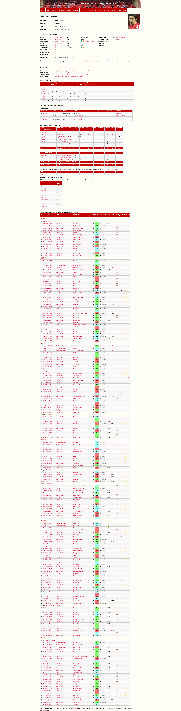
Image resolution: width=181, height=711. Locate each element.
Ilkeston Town (76, 642)
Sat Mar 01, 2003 (47, 306)
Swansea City (76, 544)
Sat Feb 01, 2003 (47, 299)
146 (56, 41)
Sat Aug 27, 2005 (47, 534)
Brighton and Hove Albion (80, 313)
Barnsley (75, 594)
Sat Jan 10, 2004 (47, 412)
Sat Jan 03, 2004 (47, 410)
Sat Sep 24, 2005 (47, 544)
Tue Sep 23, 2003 (47, 375)
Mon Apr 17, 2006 (47, 628)
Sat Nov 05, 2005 (47, 562)
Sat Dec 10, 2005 (47, 578)
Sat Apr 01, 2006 (47, 621)
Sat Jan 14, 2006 (47, 587)
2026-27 (54, 10)
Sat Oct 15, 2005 (47, 553)
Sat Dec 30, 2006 (47, 697)
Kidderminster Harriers (79, 270)
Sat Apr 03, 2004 (47, 435)
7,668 (66, 708)
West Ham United (77, 292)
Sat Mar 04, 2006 (47, 612)
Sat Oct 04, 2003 (47, 382)
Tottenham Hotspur (78, 490)
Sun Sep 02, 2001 (47, 223)
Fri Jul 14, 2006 (47, 642)
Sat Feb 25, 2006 (47, 610)
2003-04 (43, 96)
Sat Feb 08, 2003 (47, 302)
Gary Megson (92, 61)
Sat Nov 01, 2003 (47, 389)
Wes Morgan (44, 186)
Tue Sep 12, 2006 (47, 668)
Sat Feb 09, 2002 (47, 246)
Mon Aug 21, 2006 (48, 658)
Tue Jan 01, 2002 (47, 235)
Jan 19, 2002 (60, 134)
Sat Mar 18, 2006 (47, 617)
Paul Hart (57, 61)
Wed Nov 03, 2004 (47, 451)
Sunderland (76, 355)
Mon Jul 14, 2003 (47, 346)
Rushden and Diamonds (79, 352)
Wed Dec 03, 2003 (47, 398)
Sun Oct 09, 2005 (47, 550)
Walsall (75, 276)
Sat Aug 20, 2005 (47, 530)
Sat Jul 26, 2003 (47, 350)
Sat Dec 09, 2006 (47, 688)
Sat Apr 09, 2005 (47, 515)
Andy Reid (43, 188)
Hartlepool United (77, 553)
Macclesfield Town (78, 532)
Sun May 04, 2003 (47, 336)
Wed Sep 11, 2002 (47, 270)
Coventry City (76, 295)
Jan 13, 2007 (58, 39)
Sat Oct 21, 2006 (47, 686)
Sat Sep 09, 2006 (47, 665)
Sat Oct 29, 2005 (47, 559)
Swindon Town (77, 610)
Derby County (76, 315)
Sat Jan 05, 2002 (47, 237)
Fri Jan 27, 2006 (47, 594)
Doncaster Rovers (77, 580)
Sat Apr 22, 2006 (47, 630)
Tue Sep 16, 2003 (47, 371)
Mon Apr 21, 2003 (47, 331)
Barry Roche (44, 193)
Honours (106, 10)
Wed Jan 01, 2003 (47, 290)
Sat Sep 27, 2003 (47, 378)
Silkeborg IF (76, 523)
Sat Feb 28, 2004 (47, 419)
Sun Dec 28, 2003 (47, 407)
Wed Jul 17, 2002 (47, 260)
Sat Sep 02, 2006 (47, 663)
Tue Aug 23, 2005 (47, 532)
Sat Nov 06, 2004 (47, 454)
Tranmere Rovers (80, 115)
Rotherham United (77, 255)
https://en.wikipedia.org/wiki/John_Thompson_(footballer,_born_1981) (73, 71)
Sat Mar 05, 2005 (47, 499)
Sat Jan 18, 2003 (47, 295)
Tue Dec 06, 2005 (47, 576)
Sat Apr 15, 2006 (47, 626)
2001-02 (43, 91)
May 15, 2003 (67, 139)
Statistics (113, 10)
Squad (48, 10)
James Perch (44, 197)
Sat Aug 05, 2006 (47, 649)
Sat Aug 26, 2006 (47, 661)
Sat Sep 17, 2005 (47, 539)
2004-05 (43, 98)
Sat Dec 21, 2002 (47, 283)
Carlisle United (77, 670)
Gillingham (76, 308)
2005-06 (43, 100)
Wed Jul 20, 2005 (47, 527)
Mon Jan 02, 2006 (47, 585)
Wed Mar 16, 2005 (47, 506)
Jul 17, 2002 (60, 160)
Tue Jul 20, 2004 (47, 447)
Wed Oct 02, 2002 (47, 276)
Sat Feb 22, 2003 (47, 304)
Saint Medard (76, 260)
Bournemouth (76, 564)
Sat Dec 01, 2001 (47, 232)
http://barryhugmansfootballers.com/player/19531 (67, 73)
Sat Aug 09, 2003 (47, 355)
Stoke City (76, 304)
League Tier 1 (44, 132)
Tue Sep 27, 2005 (47, 546)
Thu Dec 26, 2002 (47, 286)
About (124, 10)
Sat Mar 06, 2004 (47, 423)
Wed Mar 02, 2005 (47, 497)
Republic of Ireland (89, 41)
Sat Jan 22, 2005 (47, 486)
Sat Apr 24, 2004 (47, 437)
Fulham (75, 456)
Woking (75, 555)
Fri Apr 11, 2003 (47, 324)
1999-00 (43, 87)
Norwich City (76, 318)
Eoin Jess (43, 204)
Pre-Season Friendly (46, 160)
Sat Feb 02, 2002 (47, 244)
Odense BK (76, 525)
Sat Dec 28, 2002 (47, 288)
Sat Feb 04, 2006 (47, 598)
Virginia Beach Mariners (79, 447)
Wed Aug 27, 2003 (47, 364)
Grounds (91, 10)
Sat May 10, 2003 (47, 338)
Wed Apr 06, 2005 (47, 513)
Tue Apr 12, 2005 (47, 518)
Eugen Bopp (44, 195)
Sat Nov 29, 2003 (47, 396)
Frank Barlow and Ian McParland (107, 61)
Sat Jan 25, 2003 (47, 297)
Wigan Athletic (77, 394)
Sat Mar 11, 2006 (47, 614)
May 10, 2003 (60, 139)
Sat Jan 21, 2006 (47, 591)
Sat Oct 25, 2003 (47, 384)
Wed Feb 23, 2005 (47, 493)
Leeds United (76, 506)
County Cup (44, 155)
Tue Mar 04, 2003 (47, 308)
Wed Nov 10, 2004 (47, 456)
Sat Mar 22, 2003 (47, 318)
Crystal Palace (76, 302)
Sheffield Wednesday (78, 286)
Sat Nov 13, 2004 (47, 458)
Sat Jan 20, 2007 (47, 704)
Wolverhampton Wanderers (80, 324)
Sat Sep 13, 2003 (47, 369)
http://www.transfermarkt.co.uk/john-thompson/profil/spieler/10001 (72, 75)
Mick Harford (82, 61)
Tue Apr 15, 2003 (47, 327)
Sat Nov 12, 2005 (47, 564)
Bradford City (76, 253)
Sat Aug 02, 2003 (47, 352)
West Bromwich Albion (79, 396)
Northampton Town (78, 654)
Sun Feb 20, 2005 (47, 490)
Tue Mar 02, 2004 (47, 421)
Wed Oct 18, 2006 (47, 684)
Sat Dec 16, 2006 (47, 690)
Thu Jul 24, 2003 (47, 348)
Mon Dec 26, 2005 (47, 580)
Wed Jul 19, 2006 (47, 645)
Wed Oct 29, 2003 (47, 387)
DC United (76, 442)
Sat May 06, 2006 (47, 635)
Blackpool (75, 546)
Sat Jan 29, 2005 (47, 488)
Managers (75, 10)
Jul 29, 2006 (67, 160)
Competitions (98, 10)
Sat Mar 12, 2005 (47, 504)
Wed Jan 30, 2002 (47, 242)
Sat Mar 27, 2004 (47, 433)
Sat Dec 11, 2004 (47, 467)
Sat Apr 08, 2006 (47, 623)
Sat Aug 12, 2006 (47, 654)
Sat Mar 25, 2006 (47, 619)
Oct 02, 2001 (60, 157)
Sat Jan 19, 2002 (47, 239)
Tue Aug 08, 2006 (47, 652)
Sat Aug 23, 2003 (47, 362)
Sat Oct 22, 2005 (47, 557)
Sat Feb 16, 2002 (47, 248)
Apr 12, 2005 (67, 134)
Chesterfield (76, 582)
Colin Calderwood (123, 61)
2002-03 (43, 94)
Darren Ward (44, 206)
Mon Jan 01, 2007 (47, 700)
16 (55, 47)
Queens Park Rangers (78, 465)
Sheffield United (77, 237)
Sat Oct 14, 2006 (47, 681)
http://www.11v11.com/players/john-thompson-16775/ (68, 76)
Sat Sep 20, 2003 (47, 373)
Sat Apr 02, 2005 (47, 511)
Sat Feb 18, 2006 (47, 607)
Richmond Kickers (78, 445)
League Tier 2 (44, 134)
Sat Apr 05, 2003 (47, 320)
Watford (75, 232)
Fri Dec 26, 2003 (47, 405)
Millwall (75, 246)
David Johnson (44, 199)
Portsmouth (76, 242)
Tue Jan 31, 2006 (47, 596)
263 (61, 43)
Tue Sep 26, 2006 (47, 674)
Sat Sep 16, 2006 (47, 670)
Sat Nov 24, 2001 (47, 230)
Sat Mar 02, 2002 (47, 255)
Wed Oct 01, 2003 (47, 380)
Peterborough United (78, 488)
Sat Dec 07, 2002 (47, 279)
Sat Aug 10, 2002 (47, 267)
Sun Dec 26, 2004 (47, 474)
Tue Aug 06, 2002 (47, 265)
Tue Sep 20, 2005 (47, 541)
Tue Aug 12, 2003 (47, 357)
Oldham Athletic (78, 120)
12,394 (74, 708)
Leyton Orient (76, 690)
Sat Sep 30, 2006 (47, 677)
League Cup (44, 143)
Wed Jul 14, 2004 (47, 442)
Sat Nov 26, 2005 (47, 571)
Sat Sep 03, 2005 (47, 537)
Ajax (74, 348)
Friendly (43, 157)
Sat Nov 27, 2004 (47, 463)
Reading (75, 283)
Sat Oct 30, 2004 (47, 449)
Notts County (76, 223)
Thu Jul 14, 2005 (47, 523)
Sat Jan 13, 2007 (47, 702)
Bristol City (76, 541)
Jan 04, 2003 (60, 141)
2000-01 (43, 89)
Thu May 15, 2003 (47, 340)
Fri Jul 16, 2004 (47, 445)
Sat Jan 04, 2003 (47, 292)
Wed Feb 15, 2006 (47, 603)
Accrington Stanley (78, 658)
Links (119, 10)
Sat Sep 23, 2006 (47, 672)
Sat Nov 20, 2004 (47, 461)
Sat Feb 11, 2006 (47, 601)
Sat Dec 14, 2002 (47, 281)
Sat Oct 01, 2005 (47, 548)
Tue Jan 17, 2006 (47, 589)
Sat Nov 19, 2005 (47, 569)
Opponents (83, 10)
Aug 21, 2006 (67, 143)
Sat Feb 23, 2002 (47, 251)
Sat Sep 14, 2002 (47, 272)
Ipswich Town (76, 320)
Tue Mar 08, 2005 (47, 502)
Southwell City (77, 226)
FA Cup (43, 141)
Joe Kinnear (73, 61)
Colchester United (77, 585)
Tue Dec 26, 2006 (47, 695)
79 (118, 39)
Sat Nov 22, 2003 (47, 394)
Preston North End (78, 228)
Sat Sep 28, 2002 (47, 274)
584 (91, 708)
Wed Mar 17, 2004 (47, 428)
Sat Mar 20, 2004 (47, 430)
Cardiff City (76, 362)
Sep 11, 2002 (60, 143)
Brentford (75, 537)
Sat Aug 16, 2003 (47, 359)
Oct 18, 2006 (67, 146)
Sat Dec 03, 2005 (47, 573)
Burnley (75, 248)
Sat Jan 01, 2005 (47, 479)
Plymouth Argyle (77, 263)
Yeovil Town (76, 557)
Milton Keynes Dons (78, 596)
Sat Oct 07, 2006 (47, 679)
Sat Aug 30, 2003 (47, 366)
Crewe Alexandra (77, 230)
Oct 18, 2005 (60, 146)
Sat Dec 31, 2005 (47, 582)
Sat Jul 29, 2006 (47, 647)
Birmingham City (77, 235)
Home (42, 10)
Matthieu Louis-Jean (46, 202)
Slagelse (75, 527)
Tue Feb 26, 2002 (47, 253)
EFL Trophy (44, 146)
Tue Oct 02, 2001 (47, 226)
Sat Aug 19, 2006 (47, 656)
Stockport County (77, 244)
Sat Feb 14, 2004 (47, 417)
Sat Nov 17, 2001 (47, 228)
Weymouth (76, 562)
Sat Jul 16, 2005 (47, 525)
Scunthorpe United (78, 350)
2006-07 (43, 103)
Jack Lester (43, 190)
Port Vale (75, 357)
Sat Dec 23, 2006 (47, 693)
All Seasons (62, 10)
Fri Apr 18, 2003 (47, 329)
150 (63, 41)
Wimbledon (76, 299)
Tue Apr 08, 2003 (47, 322)
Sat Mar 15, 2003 (47, 313)
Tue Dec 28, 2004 (47, 477)
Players (69, 10)
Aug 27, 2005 (60, 137)
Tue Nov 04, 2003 (47, 391)
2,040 (82, 708)
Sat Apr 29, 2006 (47, 633)
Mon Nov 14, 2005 (48, 566)
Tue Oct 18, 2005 (47, 555)
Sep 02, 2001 (58, 37)
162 (59, 708)
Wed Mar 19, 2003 (47, 315)
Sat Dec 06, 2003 (47, 401)
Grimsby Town (77, 251)
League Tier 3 (44, 137)
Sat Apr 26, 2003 (47, 334)
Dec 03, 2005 (67, 141)
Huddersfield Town (78, 571)
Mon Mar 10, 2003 (47, 311)
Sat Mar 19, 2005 (47, 509)
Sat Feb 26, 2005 (47, 495)
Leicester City (76, 322)
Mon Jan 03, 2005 (47, 481)
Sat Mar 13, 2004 (47, 426)
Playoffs (43, 139)
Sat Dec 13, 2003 (47, 403)
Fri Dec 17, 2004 (47, 472)
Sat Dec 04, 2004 (47, 465)
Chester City (76, 573)
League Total (44, 174)
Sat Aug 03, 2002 (47, 263)
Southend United (77, 550)
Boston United (77, 265)
